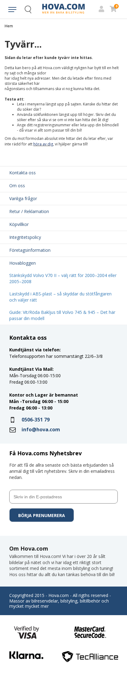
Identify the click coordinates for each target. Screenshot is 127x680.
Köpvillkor (19, 224)
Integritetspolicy (25, 237)
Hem (9, 26)
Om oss (17, 185)
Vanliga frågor (23, 198)
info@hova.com (41, 429)
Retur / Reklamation (29, 211)
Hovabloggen (22, 263)
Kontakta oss (22, 173)
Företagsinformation (30, 250)
